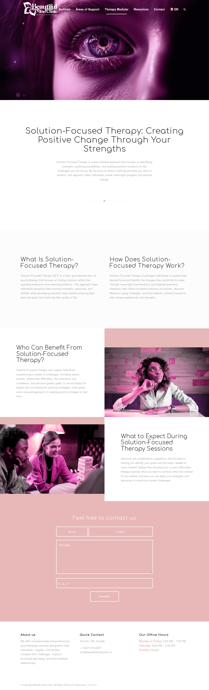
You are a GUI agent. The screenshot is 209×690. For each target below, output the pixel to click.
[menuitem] (35, 9)
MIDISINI (92, 684)
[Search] (184, 9)
